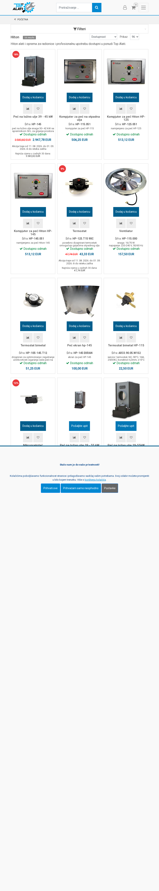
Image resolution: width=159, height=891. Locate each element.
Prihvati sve (50, 488)
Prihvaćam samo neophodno (81, 488)
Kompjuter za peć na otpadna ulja (79, 118)
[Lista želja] (38, 109)
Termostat (79, 231)
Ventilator (126, 231)
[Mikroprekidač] (33, 400)
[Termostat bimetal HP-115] (126, 300)
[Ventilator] (126, 185)
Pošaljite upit (79, 426)
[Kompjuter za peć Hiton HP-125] (126, 71)
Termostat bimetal (33, 345)
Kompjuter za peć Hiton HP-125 (126, 118)
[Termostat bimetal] (33, 300)
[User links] (124, 7)
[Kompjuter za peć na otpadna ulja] (79, 71)
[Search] (96, 7)
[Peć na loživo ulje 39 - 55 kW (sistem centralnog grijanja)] (79, 400)
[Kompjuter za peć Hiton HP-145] (33, 185)
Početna (22, 19)
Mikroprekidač (33, 445)
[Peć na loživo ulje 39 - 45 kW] (33, 71)
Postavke (110, 488)
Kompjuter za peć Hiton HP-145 (33, 232)
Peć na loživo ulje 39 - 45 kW (33, 116)
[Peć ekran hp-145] (79, 300)
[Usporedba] (28, 109)
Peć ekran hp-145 (79, 345)
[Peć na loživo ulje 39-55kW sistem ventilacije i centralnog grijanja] (126, 400)
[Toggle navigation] (143, 7)
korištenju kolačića (95, 479)
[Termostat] (79, 185)
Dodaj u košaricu (33, 97)
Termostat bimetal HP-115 (126, 345)
